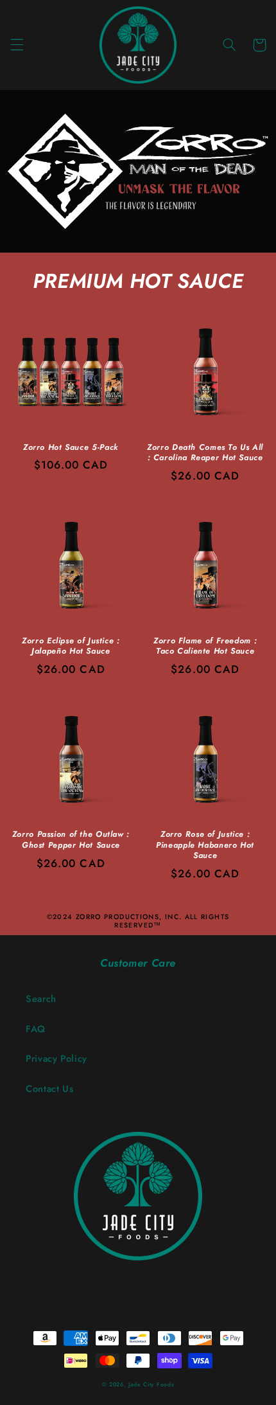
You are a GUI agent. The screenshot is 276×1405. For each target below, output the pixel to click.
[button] (16, 45)
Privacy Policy (56, 1059)
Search (41, 999)
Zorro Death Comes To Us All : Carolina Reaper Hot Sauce (205, 452)
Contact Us (49, 1089)
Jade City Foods (151, 1384)
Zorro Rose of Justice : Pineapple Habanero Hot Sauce (205, 845)
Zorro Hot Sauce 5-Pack (71, 447)
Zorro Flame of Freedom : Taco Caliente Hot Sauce (205, 646)
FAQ (36, 1029)
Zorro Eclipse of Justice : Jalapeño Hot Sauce (70, 646)
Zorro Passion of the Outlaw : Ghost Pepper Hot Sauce (71, 839)
